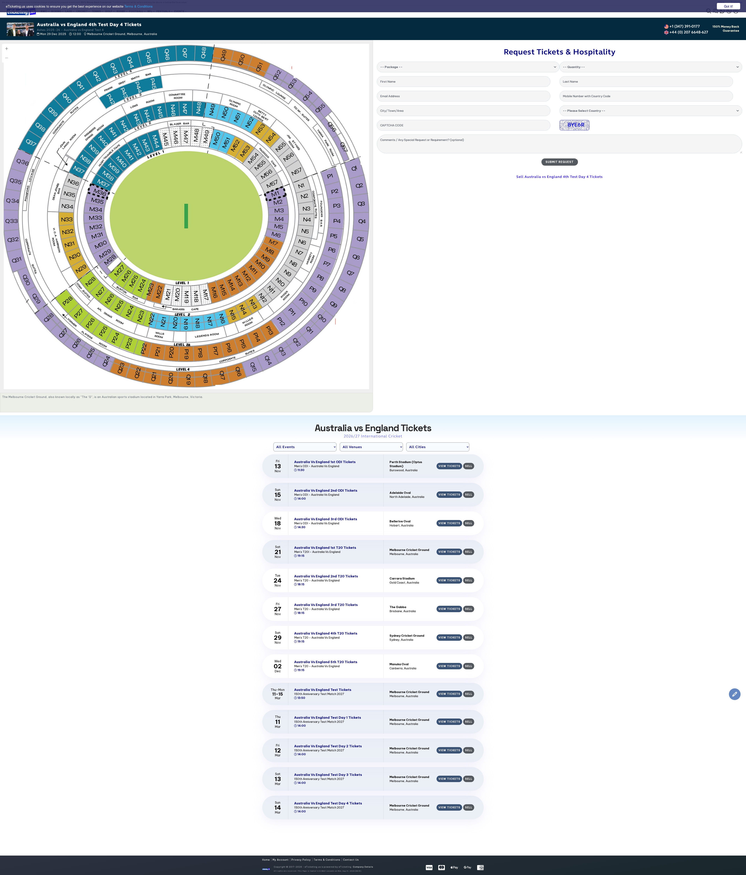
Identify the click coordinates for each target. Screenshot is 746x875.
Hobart (395, 525)
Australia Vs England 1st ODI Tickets (325, 462)
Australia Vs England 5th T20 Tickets (325, 662)
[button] (6, 48)
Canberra (396, 668)
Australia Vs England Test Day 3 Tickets (328, 775)
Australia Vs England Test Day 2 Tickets (328, 746)
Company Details (363, 867)
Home (266, 859)
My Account (281, 859)
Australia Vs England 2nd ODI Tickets (325, 490)
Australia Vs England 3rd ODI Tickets (325, 519)
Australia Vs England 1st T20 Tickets (325, 547)
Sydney (394, 640)
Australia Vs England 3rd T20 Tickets (326, 605)
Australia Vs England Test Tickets (322, 690)
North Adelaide (400, 497)
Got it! (728, 6)
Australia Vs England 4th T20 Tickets (325, 633)
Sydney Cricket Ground (407, 635)
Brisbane (396, 611)
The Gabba (398, 607)
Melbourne (397, 554)
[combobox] (468, 67)
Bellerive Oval (400, 521)
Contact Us (351, 859)
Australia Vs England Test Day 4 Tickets (328, 803)
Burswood (397, 470)
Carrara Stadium (402, 578)
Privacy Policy (301, 859)
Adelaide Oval (400, 493)
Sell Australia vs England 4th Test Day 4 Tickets (559, 177)
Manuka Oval (399, 664)
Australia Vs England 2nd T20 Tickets (326, 576)
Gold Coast (397, 582)
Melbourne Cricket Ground (409, 550)
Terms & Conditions (138, 6)
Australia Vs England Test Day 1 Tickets (327, 717)
